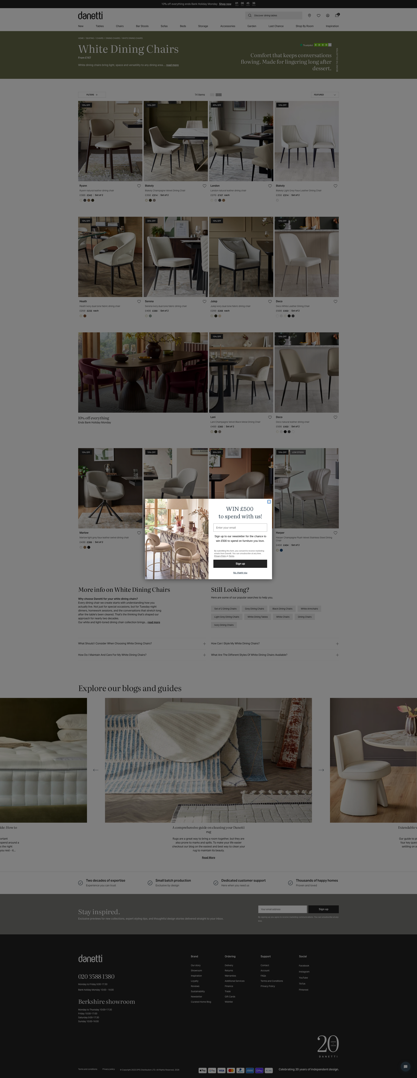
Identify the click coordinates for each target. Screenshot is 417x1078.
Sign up (240, 563)
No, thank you (240, 572)
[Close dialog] (269, 501)
